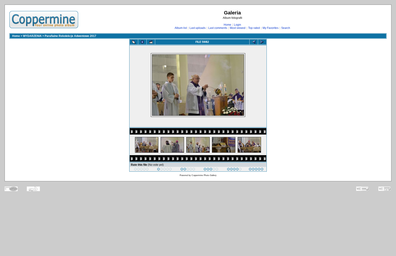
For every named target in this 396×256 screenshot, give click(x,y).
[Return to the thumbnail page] (134, 41)
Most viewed (237, 28)
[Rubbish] (141, 169)
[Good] (211, 169)
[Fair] (187, 169)
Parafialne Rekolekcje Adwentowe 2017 (70, 36)
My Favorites (270, 28)
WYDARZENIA (32, 36)
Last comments (217, 28)
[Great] (256, 169)
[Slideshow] (151, 41)
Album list (181, 28)
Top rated (254, 28)
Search (285, 28)
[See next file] (262, 41)
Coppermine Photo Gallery (204, 175)
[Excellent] (234, 169)
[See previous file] (254, 41)
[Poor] (164, 169)
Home (227, 24)
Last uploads (198, 28)
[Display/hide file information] (142, 41)
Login (237, 24)
